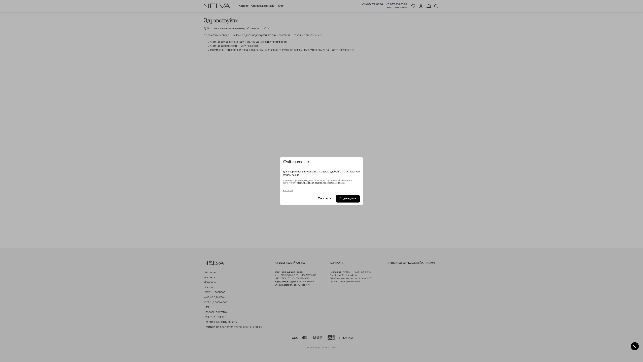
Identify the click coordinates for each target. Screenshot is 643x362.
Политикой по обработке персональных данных (321, 183)
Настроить (288, 190)
